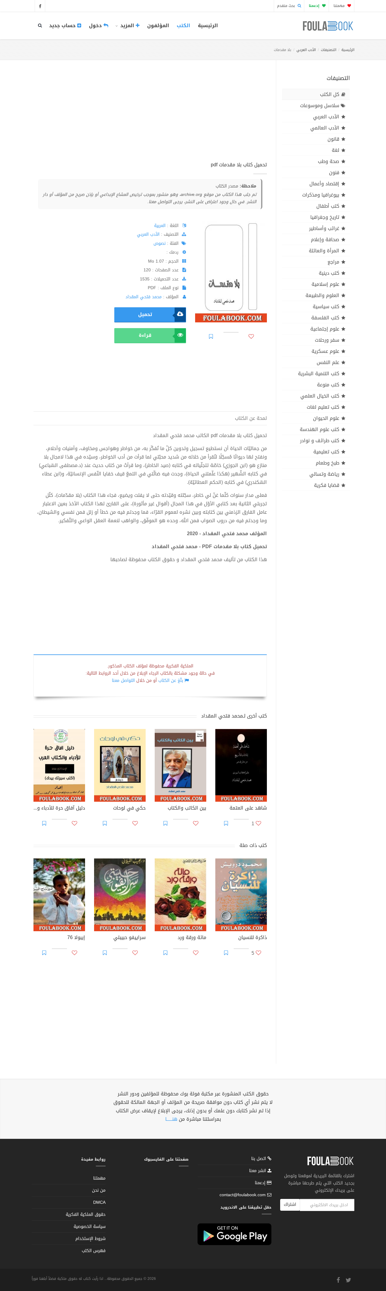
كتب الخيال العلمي (319, 396)
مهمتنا (340, 5)
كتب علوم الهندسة (319, 429)
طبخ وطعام (327, 463)
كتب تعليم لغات (323, 407)
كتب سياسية (326, 306)
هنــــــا (171, 1119)
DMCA (99, 1202)
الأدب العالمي (324, 128)
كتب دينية (329, 273)
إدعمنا (261, 1183)
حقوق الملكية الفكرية (86, 1214)
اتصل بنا (259, 1159)
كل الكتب (329, 94)
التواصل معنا (123, 680)
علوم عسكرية (325, 351)
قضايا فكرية (326, 485)
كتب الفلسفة (325, 317)
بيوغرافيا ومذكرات (320, 195)
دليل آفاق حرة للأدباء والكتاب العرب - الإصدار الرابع (59, 809)
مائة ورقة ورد (192, 938)
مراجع (333, 262)
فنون (334, 172)
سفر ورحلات (327, 340)
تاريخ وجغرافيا (324, 217)
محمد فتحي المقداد (143, 297)
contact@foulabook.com (243, 1195)
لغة (335, 150)
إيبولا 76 (76, 938)
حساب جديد (63, 25)
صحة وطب (328, 161)
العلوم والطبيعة (322, 295)
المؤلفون (158, 25)
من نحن (99, 1190)
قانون (333, 139)
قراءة (145, 335)
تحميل (145, 314)
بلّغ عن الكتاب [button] (171, 680)
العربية (160, 226)
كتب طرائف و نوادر (319, 440)
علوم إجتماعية (324, 329)
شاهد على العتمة (248, 809)
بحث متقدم (286, 5)
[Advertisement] (150, 117)
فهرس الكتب (94, 1251)
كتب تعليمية (326, 451)
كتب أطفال (327, 206)
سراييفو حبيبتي (129, 938)
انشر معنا (258, 1171)
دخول (96, 25)
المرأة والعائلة (324, 250)
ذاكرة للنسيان (252, 938)
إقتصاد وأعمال (324, 183)
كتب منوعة (328, 384)
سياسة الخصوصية (90, 1226)
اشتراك (290, 1204)
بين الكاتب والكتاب (187, 809)
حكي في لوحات (129, 809)
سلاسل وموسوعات (319, 105)
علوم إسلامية (325, 284)
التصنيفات (328, 49)
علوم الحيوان (326, 418)
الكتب (183, 25)
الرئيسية (208, 25)
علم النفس (328, 362)
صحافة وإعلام (325, 239)
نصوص (159, 243)
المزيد (127, 25)
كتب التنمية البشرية (318, 373)
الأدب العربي (306, 49)
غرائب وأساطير (324, 228)
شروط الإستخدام (90, 1239)
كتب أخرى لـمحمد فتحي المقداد (234, 716)
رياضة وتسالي (324, 474)
